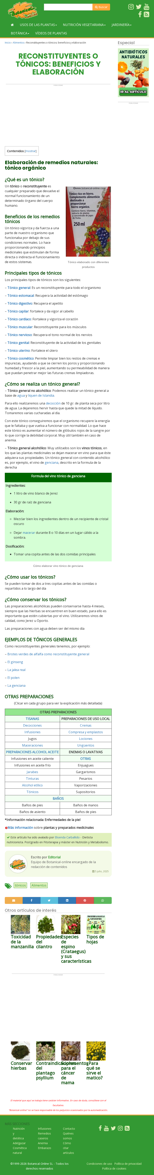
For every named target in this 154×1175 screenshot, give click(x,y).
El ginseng (15, 662)
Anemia (43, 1143)
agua (21, 395)
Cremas (85, 725)
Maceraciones (32, 745)
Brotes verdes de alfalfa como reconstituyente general (48, 654)
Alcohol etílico (32, 785)
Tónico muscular (19, 327)
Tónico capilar (18, 311)
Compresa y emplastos (86, 732)
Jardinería (121, 25)
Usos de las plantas (37, 25)
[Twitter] (113, 1129)
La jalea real (16, 670)
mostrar (30, 151)
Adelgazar (19, 1143)
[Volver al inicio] (12, 25)
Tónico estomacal (20, 295)
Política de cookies (114, 1168)
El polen (13, 677)
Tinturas (32, 778)
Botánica (19, 33)
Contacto (69, 1128)
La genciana (16, 685)
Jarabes (32, 772)
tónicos (20, 885)
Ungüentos (85, 745)
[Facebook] (100, 1129)
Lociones (85, 738)
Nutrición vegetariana (83, 25)
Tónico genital (18, 342)
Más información (20, 827)
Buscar (102, 7)
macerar (29, 532)
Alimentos (18, 42)
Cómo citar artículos (68, 1148)
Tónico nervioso (19, 335)
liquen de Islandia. (41, 395)
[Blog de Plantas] (127, 1129)
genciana (51, 462)
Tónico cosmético (20, 358)
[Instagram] (120, 1129)
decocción (53, 403)
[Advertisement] (58, 114)
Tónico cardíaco (19, 319)
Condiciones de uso (99, 1164)
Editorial (54, 857)
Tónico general (18, 287)
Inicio (8, 42)
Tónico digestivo (19, 303)
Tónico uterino (18, 350)
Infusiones (32, 732)
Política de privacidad (128, 1164)
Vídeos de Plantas (51, 33)
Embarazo (44, 1148)
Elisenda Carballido (67, 837)
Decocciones (32, 725)
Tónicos (32, 792)
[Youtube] (106, 1129)
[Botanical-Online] (23, 10)
